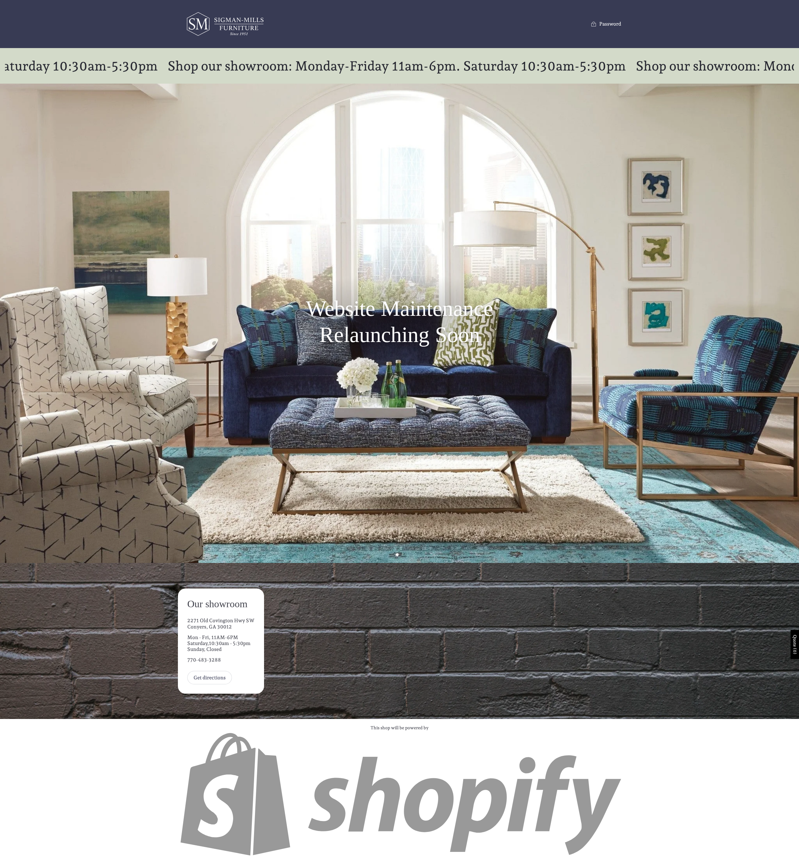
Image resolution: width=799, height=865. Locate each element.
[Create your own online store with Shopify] (399, 855)
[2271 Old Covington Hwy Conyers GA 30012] (399, 641)
